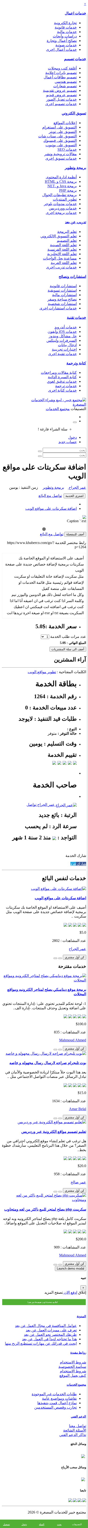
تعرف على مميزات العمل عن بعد (51, 1330)
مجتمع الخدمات (76, 1384)
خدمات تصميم (75, 59)
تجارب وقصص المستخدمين (55, 1407)
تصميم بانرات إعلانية (61, 73)
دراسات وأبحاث (65, 36)
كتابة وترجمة (76, 363)
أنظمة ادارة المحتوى (61, 177)
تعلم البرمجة (67, 232)
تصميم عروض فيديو (61, 95)
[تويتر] (79, 1500)
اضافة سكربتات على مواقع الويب (51, 509)
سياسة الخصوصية (72, 1367)
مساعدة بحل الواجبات (60, 258)
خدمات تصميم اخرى (61, 104)
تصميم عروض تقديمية (60, 90)
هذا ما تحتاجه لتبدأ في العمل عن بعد (49, 1339)
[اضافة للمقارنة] (55, 958)
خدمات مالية (67, 32)
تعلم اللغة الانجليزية (62, 254)
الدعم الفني (78, 1416)
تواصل (31, 805)
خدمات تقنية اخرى (62, 354)
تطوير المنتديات (65, 199)
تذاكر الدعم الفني (72, 1435)
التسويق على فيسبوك (60, 141)
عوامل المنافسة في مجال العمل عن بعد (46, 1326)
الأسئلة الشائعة (74, 1430)
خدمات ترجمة (66, 386)
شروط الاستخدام (73, 1362)
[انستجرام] (70, 1500)
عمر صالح (78, 1182)
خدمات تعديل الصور (61, 99)
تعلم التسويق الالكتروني (58, 236)
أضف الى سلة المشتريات (67, 649)
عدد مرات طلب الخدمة (68, 637)
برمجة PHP (68, 190)
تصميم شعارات (65, 86)
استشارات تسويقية (62, 290)
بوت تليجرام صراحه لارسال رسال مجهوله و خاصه (47, 1063)
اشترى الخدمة (74, 496)
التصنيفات (77, 1524)
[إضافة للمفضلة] (60, 958)
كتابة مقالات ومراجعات (59, 373)
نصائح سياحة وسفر (62, 299)
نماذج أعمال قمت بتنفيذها (57, 1403)
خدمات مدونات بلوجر (60, 204)
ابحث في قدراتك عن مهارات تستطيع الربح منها (41, 1343)
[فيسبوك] (83, 1500)
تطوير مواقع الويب (42, 672)
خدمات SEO (67, 149)
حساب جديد (67, 442)
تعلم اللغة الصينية (63, 245)
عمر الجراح (77, 487)
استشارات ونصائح (72, 277)
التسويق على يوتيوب (61, 145)
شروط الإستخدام (73, 1371)
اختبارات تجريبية (64, 349)
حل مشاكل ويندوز (63, 336)
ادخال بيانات (67, 345)
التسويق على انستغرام (59, 127)
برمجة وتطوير (75, 168)
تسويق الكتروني (74, 113)
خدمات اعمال (75, 13)
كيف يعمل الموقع (72, 1375)
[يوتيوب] (74, 1500)
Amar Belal (77, 1109)
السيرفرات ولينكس (61, 340)
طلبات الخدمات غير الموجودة (54, 1394)
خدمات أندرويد (65, 327)
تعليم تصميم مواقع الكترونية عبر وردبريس (53, 1132)
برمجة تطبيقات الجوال (59, 195)
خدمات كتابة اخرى (62, 390)
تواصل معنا (77, 1426)
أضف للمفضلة (75, 534)
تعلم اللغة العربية (64, 263)
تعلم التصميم (67, 240)
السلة (41, 1524)
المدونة (81, 1316)
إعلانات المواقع (65, 123)
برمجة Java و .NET (62, 186)
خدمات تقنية (76, 318)
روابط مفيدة (78, 1352)
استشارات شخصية (62, 304)
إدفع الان (70, 1292)
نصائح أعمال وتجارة (62, 41)
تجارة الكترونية (65, 23)
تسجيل (6, 1524)
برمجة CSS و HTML (61, 182)
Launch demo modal (70, 1268)
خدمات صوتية (66, 45)
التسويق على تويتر (63, 132)
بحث (59, 1524)
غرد (73, 864)
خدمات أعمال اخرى (61, 49)
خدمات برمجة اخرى (61, 213)
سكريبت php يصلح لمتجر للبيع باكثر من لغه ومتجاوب (45, 1209)
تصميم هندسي (66, 82)
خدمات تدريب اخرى (61, 267)
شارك (81, 864)
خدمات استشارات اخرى (58, 308)
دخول (72, 437)
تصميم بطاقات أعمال (60, 77)
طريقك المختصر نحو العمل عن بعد (50, 1335)
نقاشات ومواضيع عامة (59, 1398)
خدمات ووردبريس (63, 208)
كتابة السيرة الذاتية (62, 377)
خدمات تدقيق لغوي (62, 381)
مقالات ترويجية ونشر (60, 154)
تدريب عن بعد (75, 222)
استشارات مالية (64, 295)
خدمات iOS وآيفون (62, 332)
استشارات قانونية (63, 286)
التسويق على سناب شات (57, 136)
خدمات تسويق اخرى (61, 158)
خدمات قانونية (66, 27)
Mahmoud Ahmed (72, 1040)
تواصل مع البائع (50, 496)
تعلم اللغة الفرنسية (62, 249)
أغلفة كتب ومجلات (62, 68)
